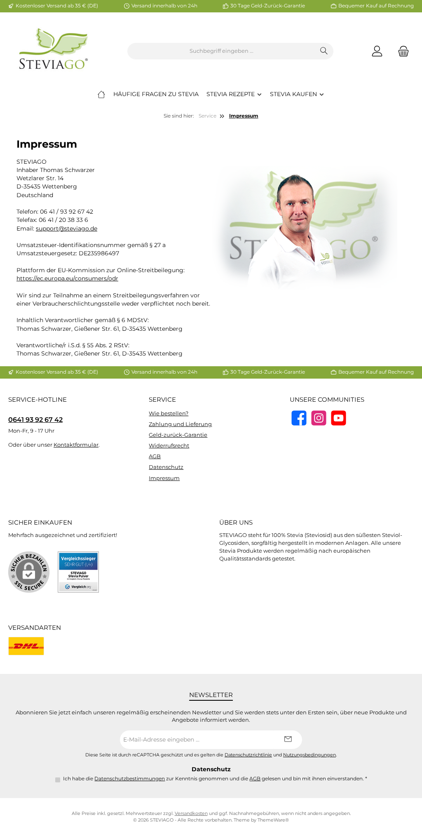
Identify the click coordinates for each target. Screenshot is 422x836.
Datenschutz (166, 467)
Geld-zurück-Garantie (178, 435)
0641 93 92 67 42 (35, 419)
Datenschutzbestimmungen (129, 779)
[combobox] (221, 51)
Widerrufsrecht (169, 446)
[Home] (101, 94)
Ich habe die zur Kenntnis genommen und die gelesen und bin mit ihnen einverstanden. (215, 779)
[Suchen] (324, 51)
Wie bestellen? (168, 413)
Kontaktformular (76, 445)
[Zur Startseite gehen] (53, 51)
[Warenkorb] (401, 51)
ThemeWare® (273, 820)
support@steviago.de (66, 228)
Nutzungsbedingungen (309, 755)
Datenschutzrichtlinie (248, 755)
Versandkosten (191, 813)
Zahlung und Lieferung (180, 424)
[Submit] (287, 739)
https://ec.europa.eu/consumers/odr (67, 278)
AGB (155, 456)
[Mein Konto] (377, 51)
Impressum (164, 478)
